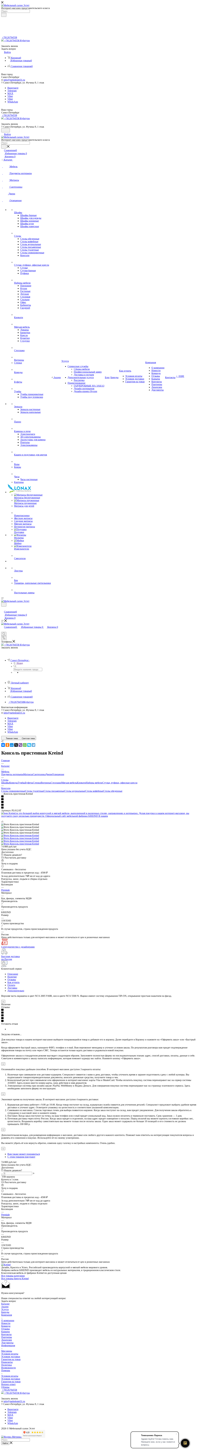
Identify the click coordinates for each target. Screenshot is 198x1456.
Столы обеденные (112, 791)
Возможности (8, 1367)
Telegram (12, 90)
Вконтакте (12, 88)
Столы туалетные (34, 791)
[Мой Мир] (12, 745)
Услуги (5, 1309)
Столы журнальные (75, 791)
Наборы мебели (94, 782)
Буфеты (29, 782)
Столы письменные (54, 791)
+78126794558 (9, 37)
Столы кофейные (94, 791)
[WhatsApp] (25, 745)
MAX (10, 93)
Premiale (5, 890)
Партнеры (6, 1337)
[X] (16, 745)
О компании (7, 1320)
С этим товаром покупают (21, 1156)
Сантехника (39, 774)
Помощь (5, 1370)
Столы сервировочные (13, 791)
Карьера (5, 1331)
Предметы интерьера (12, 774)
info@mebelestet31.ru (14, 80)
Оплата (11, 985)
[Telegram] (33, 745)
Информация (8, 1345)
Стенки (37, 782)
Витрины (46, 782)
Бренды (5, 1312)
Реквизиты (7, 1362)
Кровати (81, 782)
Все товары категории (13, 1275)
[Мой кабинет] (2, 608)
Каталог (5, 1304)
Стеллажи (56, 782)
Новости (5, 1323)
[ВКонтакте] (3, 745)
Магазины (6, 1351)
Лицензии (6, 1340)
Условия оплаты (9, 1353)
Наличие (12, 976)
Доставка (12, 988)
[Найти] (3, 15)
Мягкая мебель (69, 782)
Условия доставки (10, 1356)
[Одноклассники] (7, 745)
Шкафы (5, 782)
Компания (6, 1315)
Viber (10, 96)
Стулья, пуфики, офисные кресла (119, 782)
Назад (20, 663)
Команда (5, 1326)
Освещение (58, 774)
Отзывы (11, 979)
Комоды (13, 782)
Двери (48, 774)
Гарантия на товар (11, 1359)
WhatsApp (12, 101)
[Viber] (20, 745)
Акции (5, 1306)
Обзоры (5, 1387)
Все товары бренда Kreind (15, 1278)
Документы (7, 1342)
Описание (12, 974)
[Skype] (29, 745)
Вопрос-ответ (8, 1384)
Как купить (13, 982)
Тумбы (21, 782)
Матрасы (28, 774)
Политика (6, 1365)
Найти (5, 1443)
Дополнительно (15, 990)
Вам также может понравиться (23, 1154)
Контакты (6, 1334)
